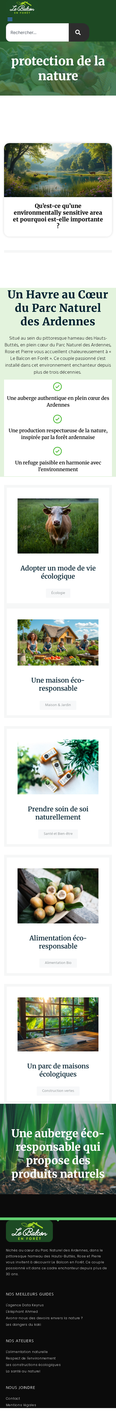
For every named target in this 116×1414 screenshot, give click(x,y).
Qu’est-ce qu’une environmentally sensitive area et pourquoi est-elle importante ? (58, 216)
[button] (10, 19)
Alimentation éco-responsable (58, 942)
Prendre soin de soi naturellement (58, 813)
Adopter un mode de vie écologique (58, 572)
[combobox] (37, 32)
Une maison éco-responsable (58, 684)
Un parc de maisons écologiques (58, 1070)
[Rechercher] (79, 32)
